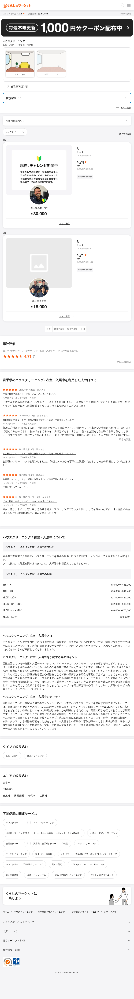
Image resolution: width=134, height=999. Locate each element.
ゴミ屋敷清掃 (12, 874)
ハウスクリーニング (15, 822)
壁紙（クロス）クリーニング (68, 874)
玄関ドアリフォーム (36, 874)
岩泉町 (6, 795)
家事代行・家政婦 (43, 853)
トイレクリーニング (86, 843)
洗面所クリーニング (15, 843)
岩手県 (6, 782)
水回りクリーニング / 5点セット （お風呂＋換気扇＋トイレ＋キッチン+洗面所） (43, 832)
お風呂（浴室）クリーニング (103, 832)
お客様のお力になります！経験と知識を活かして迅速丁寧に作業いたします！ (39, 419)
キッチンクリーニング (16, 853)
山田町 (43, 795)
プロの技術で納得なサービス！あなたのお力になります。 (30, 393)
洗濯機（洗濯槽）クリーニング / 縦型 (50, 843)
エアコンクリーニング (43, 822)
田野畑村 (19, 795)
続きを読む (125, 439)
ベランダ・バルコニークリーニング (87, 864)
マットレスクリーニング (102, 874)
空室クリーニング (35, 755)
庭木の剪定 (57, 864)
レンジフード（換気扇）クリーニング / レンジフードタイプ (89, 853)
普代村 (32, 795)
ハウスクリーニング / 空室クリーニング (24, 864)
